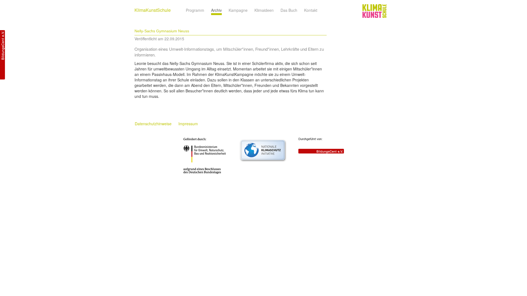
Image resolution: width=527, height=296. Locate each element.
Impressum (188, 123)
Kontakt (310, 10)
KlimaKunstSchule (152, 10)
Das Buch (289, 10)
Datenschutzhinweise (153, 123)
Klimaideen (264, 10)
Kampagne (238, 10)
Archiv (216, 10)
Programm (195, 10)
